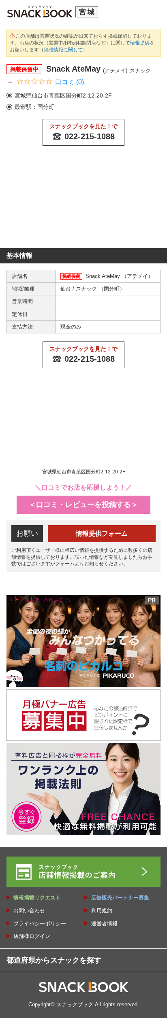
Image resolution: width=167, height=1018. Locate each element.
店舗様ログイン (31, 936)
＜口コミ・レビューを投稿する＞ (83, 505)
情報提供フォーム (102, 533)
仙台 (66, 289)
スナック (87, 289)
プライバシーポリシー (39, 923)
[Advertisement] (83, 201)
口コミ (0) (69, 81)
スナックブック (74, 1004)
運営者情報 (104, 923)
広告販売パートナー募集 (120, 898)
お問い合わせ (29, 911)
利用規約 (101, 911)
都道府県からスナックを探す (53, 960)
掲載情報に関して (63, 50)
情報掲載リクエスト (37, 898)
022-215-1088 (89, 136)
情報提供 (140, 43)
